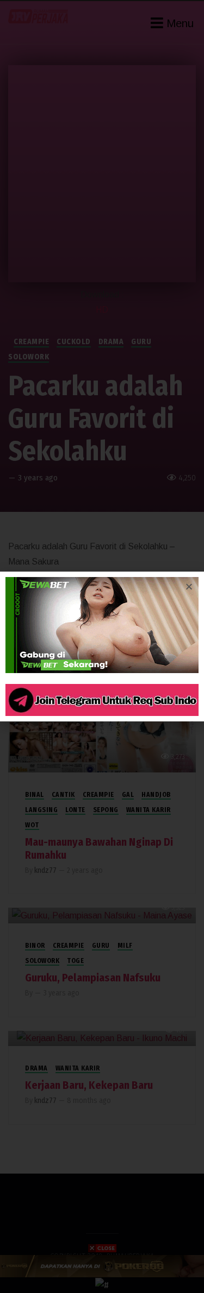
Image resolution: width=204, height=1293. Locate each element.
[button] (189, 586)
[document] (102, 646)
